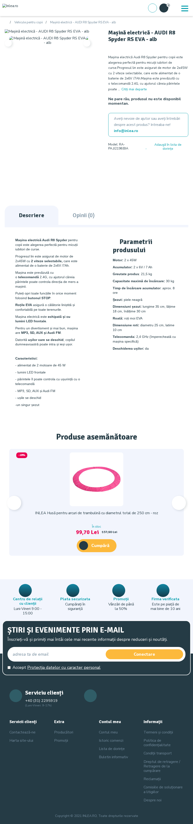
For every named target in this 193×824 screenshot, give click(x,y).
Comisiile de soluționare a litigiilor (163, 789)
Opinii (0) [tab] (84, 215)
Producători (63, 732)
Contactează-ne (22, 732)
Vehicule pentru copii (28, 23)
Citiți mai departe (134, 89)
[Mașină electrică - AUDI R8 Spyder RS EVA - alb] (47, 31)
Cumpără (100, 545)
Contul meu (108, 732)
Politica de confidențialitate (157, 743)
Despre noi (152, 800)
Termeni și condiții (158, 732)
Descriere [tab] (31, 215)
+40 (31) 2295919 (41, 700)
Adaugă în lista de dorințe (167, 147)
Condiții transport (158, 753)
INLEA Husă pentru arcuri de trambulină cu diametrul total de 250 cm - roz (96, 513)
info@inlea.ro (126, 130)
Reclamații (152, 779)
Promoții (61, 740)
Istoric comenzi (111, 740)
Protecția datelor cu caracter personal (64, 667)
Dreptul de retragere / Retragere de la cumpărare (162, 766)
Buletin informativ (113, 757)
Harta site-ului (21, 740)
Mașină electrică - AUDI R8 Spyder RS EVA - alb (83, 23)
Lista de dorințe (112, 748)
